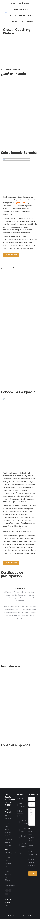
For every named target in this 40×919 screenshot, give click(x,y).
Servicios (22, 816)
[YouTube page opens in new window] (9, 890)
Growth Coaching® (25, 822)
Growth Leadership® (25, 837)
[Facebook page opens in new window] (6, 890)
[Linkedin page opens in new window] (6, 894)
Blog (20, 811)
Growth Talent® (23, 845)
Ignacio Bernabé (22, 203)
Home (21, 799)
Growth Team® (23, 829)
